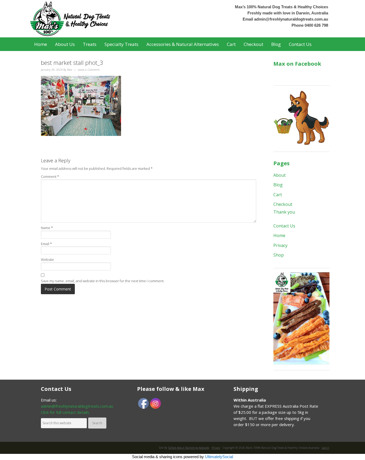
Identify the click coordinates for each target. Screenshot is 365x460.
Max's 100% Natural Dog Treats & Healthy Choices (83, 18)
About (279, 175)
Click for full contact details (65, 412)
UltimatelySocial (219, 456)
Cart (277, 195)
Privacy (280, 245)
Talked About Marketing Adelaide (188, 448)
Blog (278, 185)
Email (46, 243)
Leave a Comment (89, 70)
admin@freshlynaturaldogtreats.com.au (291, 19)
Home (279, 235)
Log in (325, 448)
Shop (278, 255)
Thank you (284, 212)
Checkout (282, 204)
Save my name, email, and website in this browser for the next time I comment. (102, 280)
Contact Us (284, 226)
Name (47, 227)
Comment (50, 176)
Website (47, 259)
